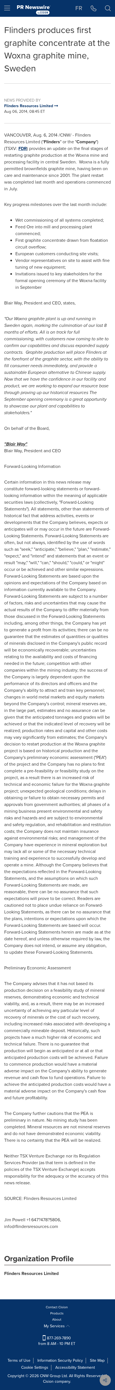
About (56, 1319)
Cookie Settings (34, 1367)
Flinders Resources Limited (31, 1273)
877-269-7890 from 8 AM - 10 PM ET (56, 1341)
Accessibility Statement (75, 1367)
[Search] (108, 8)
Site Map (97, 1360)
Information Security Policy (60, 1360)
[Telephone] (94, 8)
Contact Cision (57, 1307)
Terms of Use (19, 1360)
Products (57, 1313)
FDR (22, 148)
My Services (55, 1326)
